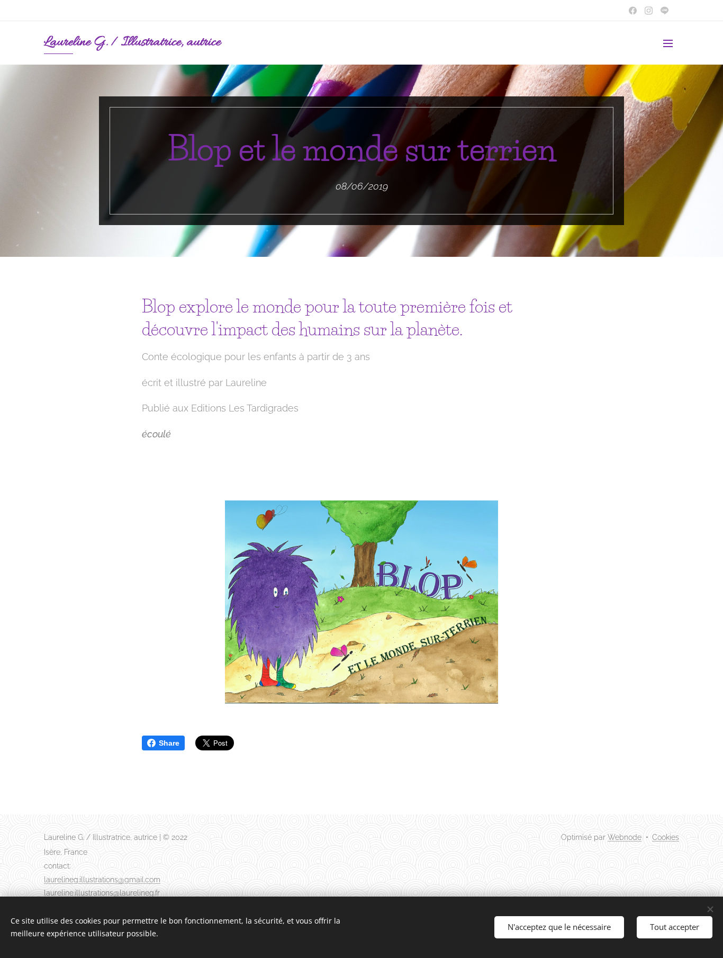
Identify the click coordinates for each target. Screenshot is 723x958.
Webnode (624, 837)
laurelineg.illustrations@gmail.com (102, 879)
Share (169, 743)
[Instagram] (648, 11)
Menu (671, 42)
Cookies (665, 837)
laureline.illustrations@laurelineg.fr (102, 893)
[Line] (632, 11)
